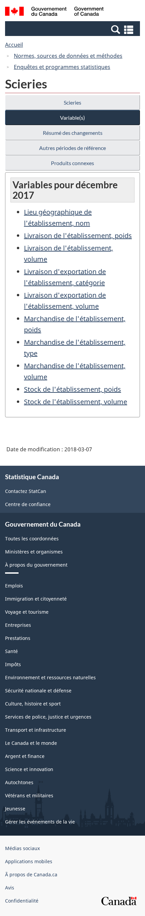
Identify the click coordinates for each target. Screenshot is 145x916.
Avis (9, 887)
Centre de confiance (28, 504)
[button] (73, 29)
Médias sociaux (22, 848)
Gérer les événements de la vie (40, 821)
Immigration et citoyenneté (36, 599)
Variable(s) (72, 117)
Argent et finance (25, 756)
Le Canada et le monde (31, 743)
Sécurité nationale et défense (38, 690)
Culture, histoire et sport (33, 703)
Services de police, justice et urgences (48, 717)
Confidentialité (21, 901)
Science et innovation (29, 769)
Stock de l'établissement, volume (75, 401)
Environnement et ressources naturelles (50, 677)
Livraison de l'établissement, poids (78, 235)
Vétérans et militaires (29, 795)
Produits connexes (72, 163)
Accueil (14, 44)
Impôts (13, 664)
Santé (11, 651)
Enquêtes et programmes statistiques (62, 67)
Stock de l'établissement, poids (72, 389)
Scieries (72, 102)
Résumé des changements (73, 132)
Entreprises (18, 625)
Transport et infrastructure (35, 730)
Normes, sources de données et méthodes (68, 56)
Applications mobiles (28, 861)
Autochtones (19, 782)
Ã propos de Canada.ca (31, 874)
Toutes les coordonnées (32, 538)
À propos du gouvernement (36, 565)
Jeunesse (15, 808)
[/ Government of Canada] (54, 12)
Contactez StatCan (25, 491)
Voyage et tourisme (27, 612)
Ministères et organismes (34, 551)
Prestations (17, 638)
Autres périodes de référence (72, 148)
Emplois (14, 585)
